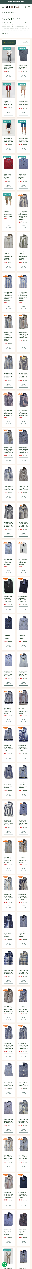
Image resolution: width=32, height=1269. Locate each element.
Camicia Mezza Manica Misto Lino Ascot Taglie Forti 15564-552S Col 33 (23, 1120)
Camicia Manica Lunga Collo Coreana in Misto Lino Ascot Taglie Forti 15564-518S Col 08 (8, 255)
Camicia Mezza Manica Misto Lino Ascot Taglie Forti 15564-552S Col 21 (23, 1158)
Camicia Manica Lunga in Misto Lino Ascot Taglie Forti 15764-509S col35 (23, 524)
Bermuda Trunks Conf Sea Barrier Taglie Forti (22, 67)
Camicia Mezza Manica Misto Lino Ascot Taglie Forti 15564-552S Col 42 (8, 1195)
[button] (3, 7)
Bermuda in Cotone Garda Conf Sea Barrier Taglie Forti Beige (8, 214)
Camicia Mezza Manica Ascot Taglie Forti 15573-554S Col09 (8, 785)
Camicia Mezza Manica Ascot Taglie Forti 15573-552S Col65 (8, 934)
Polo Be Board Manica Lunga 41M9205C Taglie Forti (22, 176)
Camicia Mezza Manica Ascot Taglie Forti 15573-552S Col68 (23, 860)
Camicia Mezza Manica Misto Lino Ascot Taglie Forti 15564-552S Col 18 (8, 1083)
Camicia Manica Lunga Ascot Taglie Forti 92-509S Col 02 (8, 562)
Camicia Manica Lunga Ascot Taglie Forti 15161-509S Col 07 (8, 673)
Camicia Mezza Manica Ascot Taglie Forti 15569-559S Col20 (8, 1232)
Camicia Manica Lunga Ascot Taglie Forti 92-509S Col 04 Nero (8, 599)
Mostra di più (5, 33)
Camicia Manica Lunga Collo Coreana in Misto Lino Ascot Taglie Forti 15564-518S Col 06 (22, 296)
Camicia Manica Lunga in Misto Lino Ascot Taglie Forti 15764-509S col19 (8, 487)
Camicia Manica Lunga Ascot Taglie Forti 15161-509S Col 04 (8, 636)
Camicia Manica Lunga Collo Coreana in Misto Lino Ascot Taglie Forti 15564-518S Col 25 (8, 336)
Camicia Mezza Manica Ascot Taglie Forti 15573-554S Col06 (8, 822)
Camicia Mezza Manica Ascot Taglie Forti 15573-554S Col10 (23, 748)
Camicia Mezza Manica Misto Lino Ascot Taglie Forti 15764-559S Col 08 (23, 971)
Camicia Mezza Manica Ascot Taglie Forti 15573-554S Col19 (8, 711)
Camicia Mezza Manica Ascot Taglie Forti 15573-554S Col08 (23, 785)
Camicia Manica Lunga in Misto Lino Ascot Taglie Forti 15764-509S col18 (23, 450)
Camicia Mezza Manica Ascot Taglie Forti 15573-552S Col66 (23, 897)
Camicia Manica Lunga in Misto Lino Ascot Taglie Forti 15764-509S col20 (8, 524)
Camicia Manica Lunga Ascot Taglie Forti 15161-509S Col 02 (23, 673)
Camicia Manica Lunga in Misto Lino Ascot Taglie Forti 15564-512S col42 (23, 335)
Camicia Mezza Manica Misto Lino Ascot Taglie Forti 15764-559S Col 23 (8, 1009)
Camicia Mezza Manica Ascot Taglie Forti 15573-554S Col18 (23, 711)
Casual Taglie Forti (10, 12)
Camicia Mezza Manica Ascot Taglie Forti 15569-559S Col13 (23, 1232)
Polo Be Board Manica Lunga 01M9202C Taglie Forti (7, 176)
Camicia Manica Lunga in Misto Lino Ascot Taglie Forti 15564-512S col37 (8, 413)
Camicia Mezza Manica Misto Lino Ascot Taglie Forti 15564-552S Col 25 (8, 1158)
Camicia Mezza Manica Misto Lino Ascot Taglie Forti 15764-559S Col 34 (8, 1046)
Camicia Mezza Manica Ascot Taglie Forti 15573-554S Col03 (23, 822)
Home (3, 12)
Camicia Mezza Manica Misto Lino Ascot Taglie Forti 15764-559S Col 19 (23, 1046)
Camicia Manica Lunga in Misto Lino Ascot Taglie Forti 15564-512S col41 (8, 375)
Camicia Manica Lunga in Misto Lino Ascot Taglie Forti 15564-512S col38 (23, 375)
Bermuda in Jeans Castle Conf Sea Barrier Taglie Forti (23, 140)
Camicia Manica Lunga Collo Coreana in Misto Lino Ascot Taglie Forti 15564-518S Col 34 (22, 215)
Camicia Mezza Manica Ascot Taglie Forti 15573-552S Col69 (8, 860)
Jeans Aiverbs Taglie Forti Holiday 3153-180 (8, 103)
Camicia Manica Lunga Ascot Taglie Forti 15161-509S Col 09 (23, 636)
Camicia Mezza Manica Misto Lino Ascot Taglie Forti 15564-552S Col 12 (8, 1120)
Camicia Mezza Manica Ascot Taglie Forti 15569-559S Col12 (23, 1195)
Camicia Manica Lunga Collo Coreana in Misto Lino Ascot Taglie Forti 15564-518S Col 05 (8, 296)
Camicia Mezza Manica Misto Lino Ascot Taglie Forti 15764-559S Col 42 (23, 1009)
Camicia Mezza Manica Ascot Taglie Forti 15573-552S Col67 (8, 897)
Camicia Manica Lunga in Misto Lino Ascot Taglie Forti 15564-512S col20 (8, 450)
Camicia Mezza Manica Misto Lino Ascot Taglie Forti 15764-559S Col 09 (8, 971)
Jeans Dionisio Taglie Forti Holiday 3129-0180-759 (8, 67)
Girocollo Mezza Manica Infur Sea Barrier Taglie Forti (8, 140)
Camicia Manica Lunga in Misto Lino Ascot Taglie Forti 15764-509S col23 (23, 487)
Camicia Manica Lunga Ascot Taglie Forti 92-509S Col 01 (22, 562)
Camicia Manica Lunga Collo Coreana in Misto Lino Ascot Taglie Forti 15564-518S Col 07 (22, 255)
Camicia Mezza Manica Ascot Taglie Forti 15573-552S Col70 (23, 934)
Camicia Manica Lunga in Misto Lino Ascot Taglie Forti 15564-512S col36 (23, 413)
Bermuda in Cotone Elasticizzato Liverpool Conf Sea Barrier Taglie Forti (23, 104)
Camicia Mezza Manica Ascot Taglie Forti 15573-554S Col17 (8, 748)
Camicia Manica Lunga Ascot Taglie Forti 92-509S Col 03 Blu (22, 599)
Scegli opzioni (8, 76)
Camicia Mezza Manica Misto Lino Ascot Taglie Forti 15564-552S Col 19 (23, 1083)
